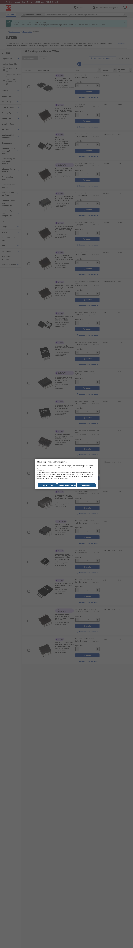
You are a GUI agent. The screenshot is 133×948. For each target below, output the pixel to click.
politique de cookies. (61, 478)
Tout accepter (47, 485)
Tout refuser (86, 485)
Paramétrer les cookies (67, 485)
